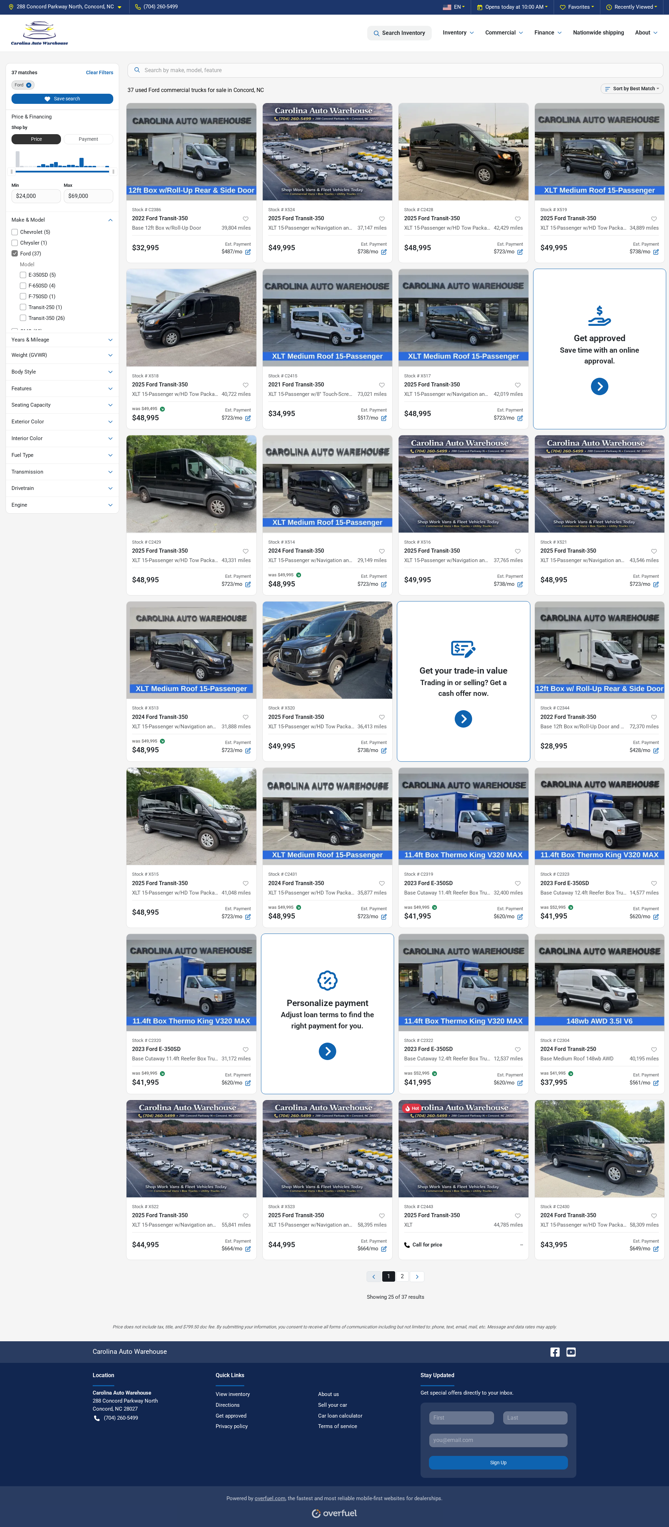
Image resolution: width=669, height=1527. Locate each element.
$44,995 (145, 1245)
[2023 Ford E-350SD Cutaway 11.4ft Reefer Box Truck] (464, 816)
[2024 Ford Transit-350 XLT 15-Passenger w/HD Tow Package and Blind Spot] (328, 816)
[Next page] (417, 1276)
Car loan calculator (340, 1416)
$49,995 (281, 248)
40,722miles (236, 394)
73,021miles (372, 394)
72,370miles (644, 726)
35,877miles (372, 893)
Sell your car (332, 1405)
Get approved (231, 1416)
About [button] (642, 32)
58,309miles (644, 1225)
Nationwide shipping (598, 32)
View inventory (233, 1394)
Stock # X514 (281, 542)
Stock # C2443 (418, 1206)
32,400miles (508, 893)
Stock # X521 (553, 542)
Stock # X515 (145, 874)
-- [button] (521, 1245)
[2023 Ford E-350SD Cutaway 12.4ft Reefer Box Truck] (600, 816)
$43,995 (553, 1245)
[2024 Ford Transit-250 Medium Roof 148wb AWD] (600, 982)
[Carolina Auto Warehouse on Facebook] (552, 1352)
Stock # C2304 (554, 1040)
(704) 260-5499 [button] (161, 6)
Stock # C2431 (282, 874)
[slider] (11, 171)
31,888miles (236, 726)
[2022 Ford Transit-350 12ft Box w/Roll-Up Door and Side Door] (600, 650)
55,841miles (236, 1225)
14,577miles (644, 893)
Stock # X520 (281, 708)
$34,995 (281, 413)
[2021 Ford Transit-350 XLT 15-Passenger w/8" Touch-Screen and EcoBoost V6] (328, 317)
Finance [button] (544, 32)
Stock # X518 (145, 375)
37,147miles (372, 228)
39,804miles (236, 228)
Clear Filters (99, 72)
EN (457, 7)
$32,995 (145, 248)
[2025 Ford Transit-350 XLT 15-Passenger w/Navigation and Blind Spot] (328, 151)
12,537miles (508, 1059)
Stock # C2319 (418, 874)
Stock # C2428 (418, 209)
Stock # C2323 (554, 874)
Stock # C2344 (554, 708)
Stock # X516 (417, 542)
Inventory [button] (455, 32)
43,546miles (644, 560)
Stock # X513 (145, 708)
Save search (66, 98)
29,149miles (372, 560)
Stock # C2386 (146, 209)
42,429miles (508, 228)
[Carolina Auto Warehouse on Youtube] (568, 1352)
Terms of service (337, 1426)
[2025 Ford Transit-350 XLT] (464, 1148)
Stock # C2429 (146, 542)
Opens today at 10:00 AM (514, 7)
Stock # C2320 (146, 1040)
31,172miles (236, 1059)
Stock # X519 (553, 209)
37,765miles (508, 560)
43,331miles (236, 560)
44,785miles (508, 1225)
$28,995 (553, 746)
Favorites (579, 7)
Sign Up (498, 1462)
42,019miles (508, 394)
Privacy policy (232, 1426)
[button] (68, 7)
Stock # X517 (417, 375)
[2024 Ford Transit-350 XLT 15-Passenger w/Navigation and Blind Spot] (328, 483)
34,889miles (644, 228)
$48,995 (417, 248)
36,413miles (372, 726)
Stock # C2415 (282, 375)
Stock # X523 (281, 1206)
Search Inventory (403, 33)
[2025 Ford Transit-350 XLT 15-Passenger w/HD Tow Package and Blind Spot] (464, 151)
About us (328, 1394)
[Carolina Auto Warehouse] (39, 33)
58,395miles (372, 1225)
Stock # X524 (281, 209)
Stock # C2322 (418, 1040)
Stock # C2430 (554, 1206)
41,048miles (236, 893)
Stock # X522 (145, 1206)
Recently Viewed (634, 7)
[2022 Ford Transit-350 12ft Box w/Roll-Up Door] (191, 151)
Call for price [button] (427, 1245)
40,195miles (644, 1059)
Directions (228, 1405)
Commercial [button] (500, 32)
